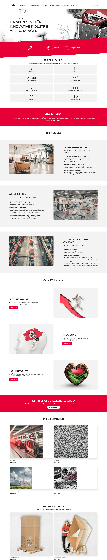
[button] (10, 160)
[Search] (76, 5)
